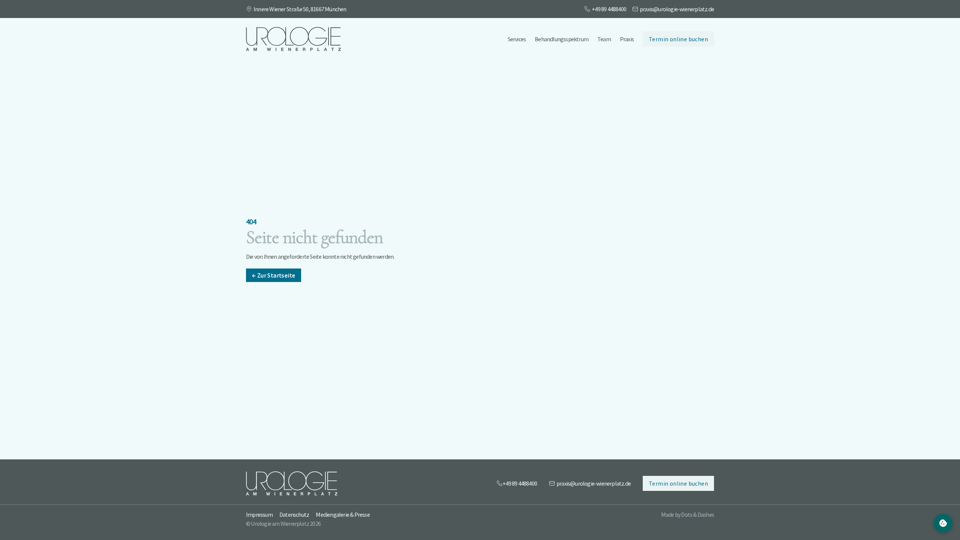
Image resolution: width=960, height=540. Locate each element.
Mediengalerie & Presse (342, 514)
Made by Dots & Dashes (687, 514)
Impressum (259, 514)
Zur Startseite (273, 275)
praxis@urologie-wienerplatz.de (677, 9)
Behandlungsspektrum (561, 39)
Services (517, 39)
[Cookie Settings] (943, 523)
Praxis (627, 39)
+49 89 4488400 (609, 9)
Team (604, 39)
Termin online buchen (678, 39)
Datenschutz (294, 514)
